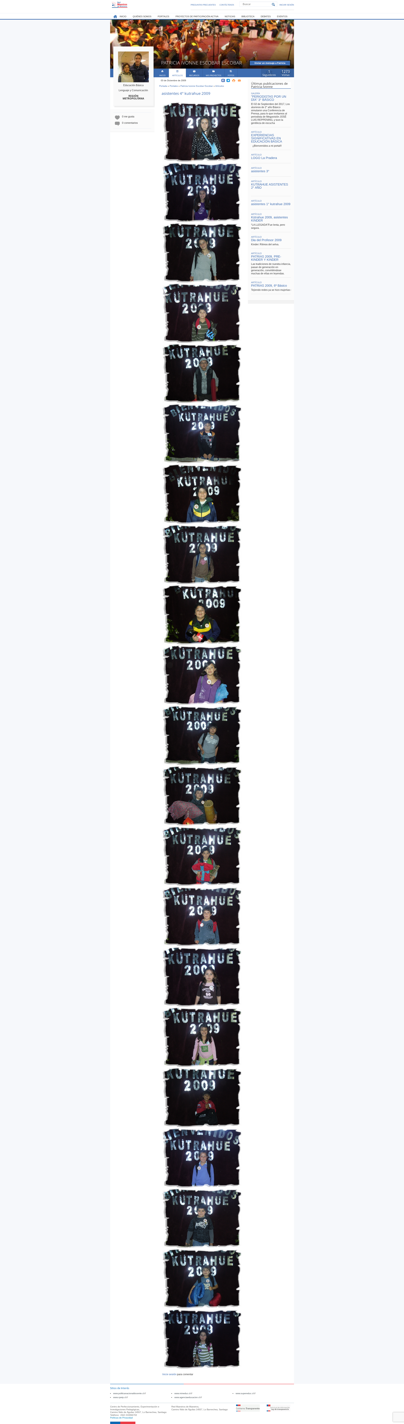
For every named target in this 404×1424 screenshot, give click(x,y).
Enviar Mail (239, 80)
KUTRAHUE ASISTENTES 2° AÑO (269, 186)
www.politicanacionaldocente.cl (129, 1393)
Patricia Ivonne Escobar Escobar (196, 86)
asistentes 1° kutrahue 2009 (270, 204)
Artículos (177, 75)
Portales (174, 86)
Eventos (282, 16)
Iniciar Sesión (286, 5)
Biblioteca (247, 16)
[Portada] (120, 5)
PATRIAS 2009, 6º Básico (269, 285)
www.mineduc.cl (183, 1393)
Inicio (162, 75)
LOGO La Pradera (264, 158)
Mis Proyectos (213, 75)
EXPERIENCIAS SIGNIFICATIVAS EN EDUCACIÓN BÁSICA (266, 138)
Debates (266, 16)
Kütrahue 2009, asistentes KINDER (269, 219)
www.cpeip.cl (120, 1397)
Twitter (228, 80)
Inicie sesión (169, 1374)
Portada (163, 86)
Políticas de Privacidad (121, 1417)
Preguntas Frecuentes (203, 5)
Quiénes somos (142, 16)
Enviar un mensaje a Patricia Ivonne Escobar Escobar (270, 63)
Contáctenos (227, 5)
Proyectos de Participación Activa (196, 16)
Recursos (194, 75)
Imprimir (234, 80)
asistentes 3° (260, 171)
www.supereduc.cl (245, 1393)
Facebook (223, 80)
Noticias (230, 16)
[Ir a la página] (248, 1410)
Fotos (231, 75)
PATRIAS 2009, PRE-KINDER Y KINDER (266, 258)
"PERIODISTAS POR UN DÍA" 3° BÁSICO (268, 98)
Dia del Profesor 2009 (266, 240)
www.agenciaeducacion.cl (188, 1397)
